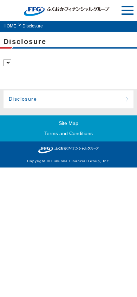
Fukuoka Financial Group (67, 11)
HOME (10, 26)
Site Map (68, 123)
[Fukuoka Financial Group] (68, 150)
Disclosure (23, 99)
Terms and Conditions (68, 133)
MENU (127, 10)
